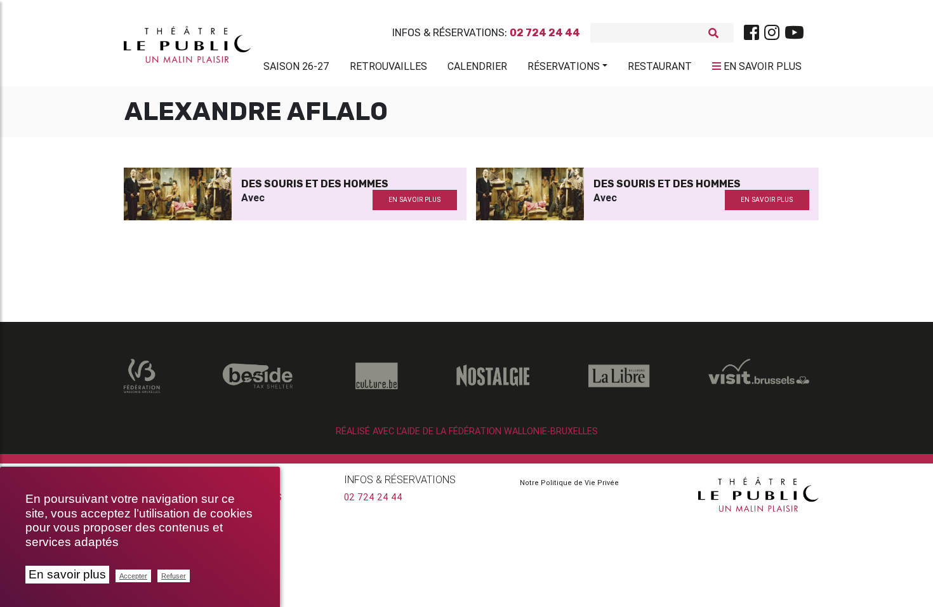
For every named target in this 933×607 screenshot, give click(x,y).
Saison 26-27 (296, 66)
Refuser (173, 576)
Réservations (563, 66)
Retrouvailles (388, 66)
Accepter (133, 576)
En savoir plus (67, 574)
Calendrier (477, 66)
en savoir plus (414, 200)
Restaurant (660, 66)
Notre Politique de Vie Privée (569, 482)
